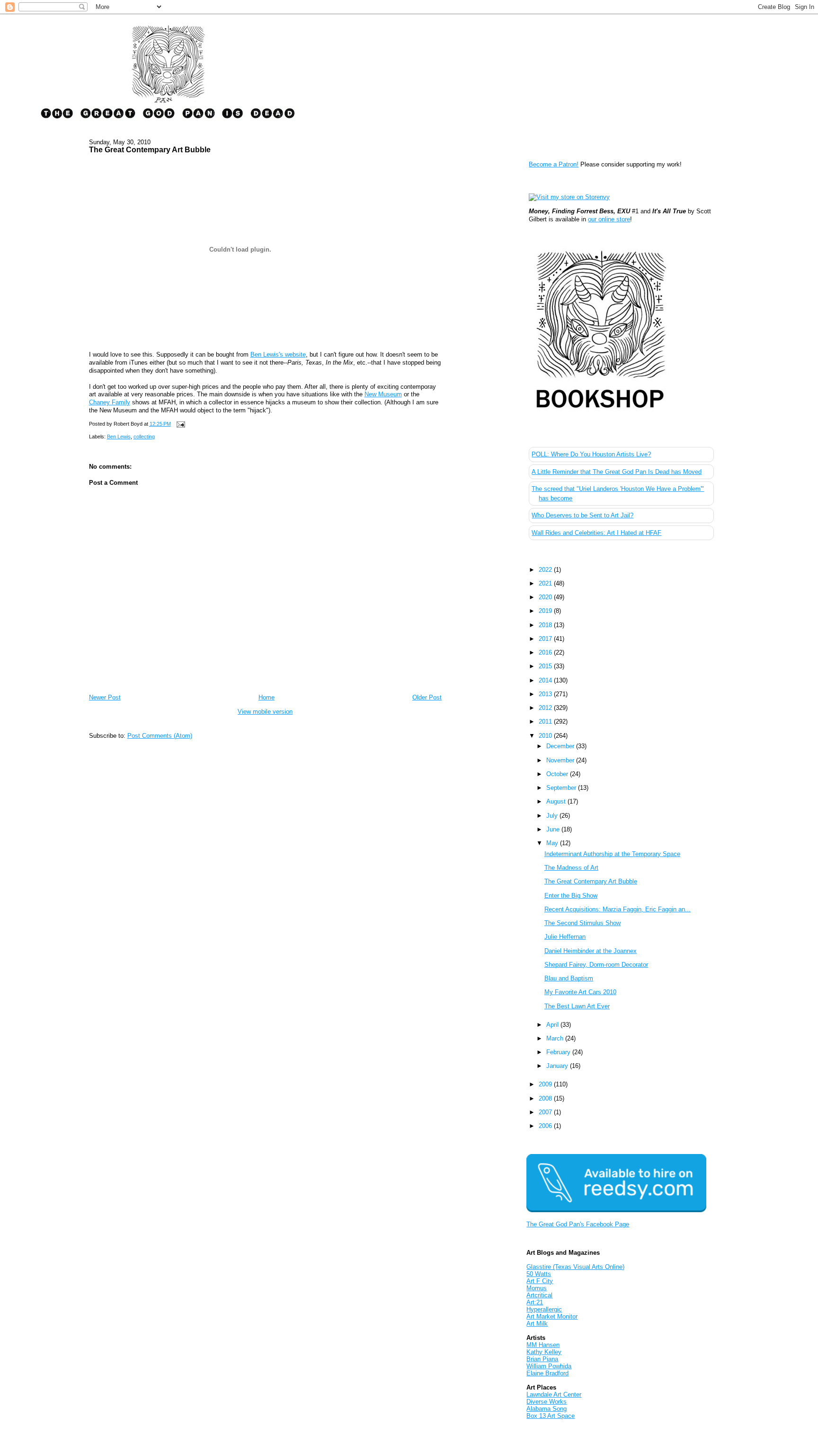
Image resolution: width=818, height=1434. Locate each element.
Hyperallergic (544, 1309)
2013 (546, 694)
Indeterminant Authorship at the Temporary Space (612, 853)
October (558, 774)
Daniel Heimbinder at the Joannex (590, 950)
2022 (546, 569)
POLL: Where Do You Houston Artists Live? (591, 454)
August (557, 801)
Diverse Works (546, 1401)
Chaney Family (109, 402)
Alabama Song (546, 1408)
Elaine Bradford (547, 1373)
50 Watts (538, 1273)
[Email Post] (179, 424)
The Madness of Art (571, 867)
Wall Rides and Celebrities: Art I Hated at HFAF (596, 532)
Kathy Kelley (543, 1351)
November (561, 760)
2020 (546, 597)
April (553, 1024)
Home (266, 697)
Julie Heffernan (565, 936)
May (553, 843)
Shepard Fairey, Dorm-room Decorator (596, 964)
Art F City (539, 1281)
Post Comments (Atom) (159, 735)
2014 (546, 680)
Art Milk (537, 1323)
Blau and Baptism (568, 978)
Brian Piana (542, 1359)
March (555, 1038)
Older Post (427, 697)
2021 (546, 583)
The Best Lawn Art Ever (577, 1006)
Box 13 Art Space (550, 1415)
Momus (536, 1288)
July (553, 815)
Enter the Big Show (570, 895)
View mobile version (265, 711)
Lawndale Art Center (553, 1394)
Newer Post (105, 697)
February (559, 1052)
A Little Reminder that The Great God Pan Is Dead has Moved (617, 471)
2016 (546, 652)
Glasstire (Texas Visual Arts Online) (575, 1266)
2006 (546, 1125)
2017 (546, 638)
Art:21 (534, 1302)
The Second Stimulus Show (582, 923)
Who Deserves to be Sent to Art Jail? (582, 515)
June (553, 829)
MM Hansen (543, 1344)
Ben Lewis (119, 436)
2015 (546, 666)
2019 (546, 610)
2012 (546, 707)
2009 (546, 1084)
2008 (546, 1098)
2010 (546, 735)
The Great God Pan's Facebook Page (577, 1224)
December (561, 746)
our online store (609, 219)
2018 (546, 625)
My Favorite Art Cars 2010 (580, 992)
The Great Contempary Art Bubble (150, 149)
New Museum (383, 394)
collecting (144, 436)
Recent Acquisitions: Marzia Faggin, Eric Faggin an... (617, 909)
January (558, 1065)
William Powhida (548, 1366)
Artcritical (539, 1295)
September (562, 787)
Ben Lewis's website (278, 354)
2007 (546, 1112)
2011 (546, 721)
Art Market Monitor (552, 1316)
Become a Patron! (553, 164)
